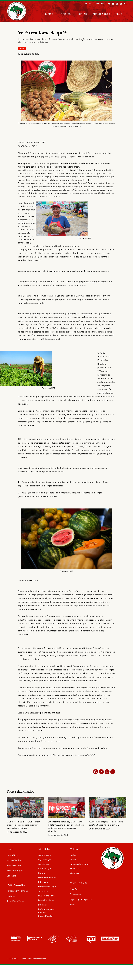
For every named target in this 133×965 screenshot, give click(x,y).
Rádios (73, 855)
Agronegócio (44, 855)
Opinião (73, 889)
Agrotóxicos (44, 864)
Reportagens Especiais (81, 899)
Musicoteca (75, 868)
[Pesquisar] (125, 4)
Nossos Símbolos (15, 860)
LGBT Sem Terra (46, 896)
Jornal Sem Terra (15, 901)
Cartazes (11, 896)
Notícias (65, 14)
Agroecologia (44, 859)
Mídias (82, 14)
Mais (119, 14)
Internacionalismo (47, 887)
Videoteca (74, 873)
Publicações (101, 14)
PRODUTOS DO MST (95, 3)
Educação (11, 876)
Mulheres (42, 905)
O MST (49, 14)
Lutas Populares (46, 900)
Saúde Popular (45, 916)
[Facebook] (109, 4)
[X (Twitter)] (113, 4)
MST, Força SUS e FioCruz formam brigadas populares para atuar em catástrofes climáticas (23, 825)
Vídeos (73, 859)
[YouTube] (121, 4)
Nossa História (14, 865)
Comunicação (44, 868)
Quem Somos (13, 855)
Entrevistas (75, 894)
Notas (72, 905)
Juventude (43, 891)
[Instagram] (117, 4)
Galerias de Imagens (80, 864)
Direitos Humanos (47, 877)
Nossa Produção (14, 870)
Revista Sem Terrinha (17, 891)
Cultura (41, 873)
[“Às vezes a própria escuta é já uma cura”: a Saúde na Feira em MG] (107, 807)
